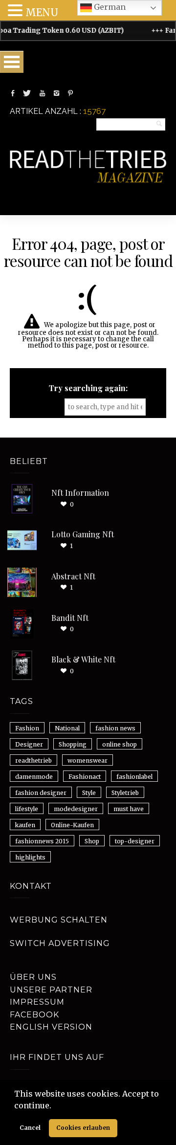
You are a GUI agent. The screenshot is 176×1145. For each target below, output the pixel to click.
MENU (41, 12)
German (109, 7)
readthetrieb (33, 760)
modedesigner (76, 809)
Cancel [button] (30, 1127)
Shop (92, 841)
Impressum (37, 1002)
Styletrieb (125, 792)
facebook (34, 1014)
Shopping (73, 744)
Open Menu (11, 62)
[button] (54, 1106)
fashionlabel (134, 776)
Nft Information (80, 492)
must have (128, 809)
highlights (30, 857)
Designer (29, 744)
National (67, 728)
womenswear (87, 760)
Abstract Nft (73, 576)
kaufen (25, 825)
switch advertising (60, 943)
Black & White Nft (83, 659)
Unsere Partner (51, 989)
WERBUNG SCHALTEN (59, 920)
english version (51, 1027)
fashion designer (40, 792)
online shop (119, 744)
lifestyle (26, 809)
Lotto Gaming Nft (82, 534)
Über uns (33, 977)
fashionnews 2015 (42, 841)
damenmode (34, 776)
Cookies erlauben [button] (83, 1127)
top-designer (134, 841)
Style (89, 792)
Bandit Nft (69, 618)
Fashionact (84, 776)
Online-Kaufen (72, 825)
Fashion (27, 728)
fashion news (115, 728)
